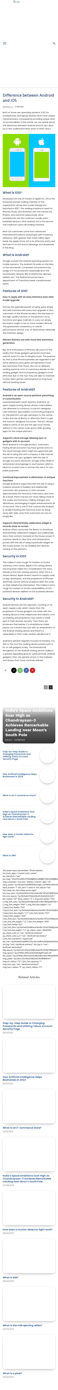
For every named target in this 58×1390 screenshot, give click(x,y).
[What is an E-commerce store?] (47, 795)
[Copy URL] (14, 670)
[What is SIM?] (47, 856)
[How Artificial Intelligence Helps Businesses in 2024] (47, 775)
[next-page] (51, 687)
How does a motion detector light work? (18, 835)
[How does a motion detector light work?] (47, 836)
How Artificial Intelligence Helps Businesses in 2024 (20, 775)
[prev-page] (46, 687)
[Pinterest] (32, 670)
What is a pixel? (12, 1373)
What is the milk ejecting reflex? (22, 1325)
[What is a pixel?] (29, 1352)
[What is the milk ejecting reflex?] (29, 1304)
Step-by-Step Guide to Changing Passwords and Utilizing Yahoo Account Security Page (17, 755)
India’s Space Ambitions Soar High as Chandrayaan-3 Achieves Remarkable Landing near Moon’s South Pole (29, 722)
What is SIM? (9, 855)
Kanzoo (8, 740)
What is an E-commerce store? (19, 795)
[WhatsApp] (20, 670)
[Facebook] (26, 670)
